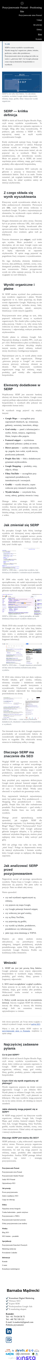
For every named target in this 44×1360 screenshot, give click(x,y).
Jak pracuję (37, 25)
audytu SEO (35, 1024)
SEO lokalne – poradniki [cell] (10, 1236)
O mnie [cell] (4, 1265)
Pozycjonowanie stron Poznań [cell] (12, 1172)
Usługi (39, 20)
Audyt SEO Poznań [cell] (8, 1179)
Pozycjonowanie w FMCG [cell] (11, 1216)
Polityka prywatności (15, 1325)
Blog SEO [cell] (5, 1232)
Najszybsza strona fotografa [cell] (11, 1209)
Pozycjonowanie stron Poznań (30, 15)
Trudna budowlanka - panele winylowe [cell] (15, 1212)
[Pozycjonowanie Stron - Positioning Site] (22, 3)
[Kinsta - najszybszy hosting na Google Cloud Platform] (26, 1358)
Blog (40, 34)
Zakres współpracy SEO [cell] (10, 1196)
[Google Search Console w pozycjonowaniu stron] (29, 1350)
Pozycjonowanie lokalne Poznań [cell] (12, 1176)
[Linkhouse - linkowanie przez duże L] (23, 1354)
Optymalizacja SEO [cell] (8, 1183)
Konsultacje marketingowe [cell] (11, 1269)
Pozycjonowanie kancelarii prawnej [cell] (14, 1220)
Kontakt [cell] (4, 1261)
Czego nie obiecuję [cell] (8, 1200)
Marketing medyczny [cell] (9, 1249)
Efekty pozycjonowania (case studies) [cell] (14, 1223)
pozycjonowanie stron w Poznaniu (16, 1031)
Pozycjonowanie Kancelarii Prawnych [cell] (14, 1245)
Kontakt (39, 39)
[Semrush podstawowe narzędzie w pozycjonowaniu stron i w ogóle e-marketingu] (8, 1350)
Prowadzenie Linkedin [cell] (9, 1253)
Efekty (39, 30)
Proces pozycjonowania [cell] (10, 1192)
